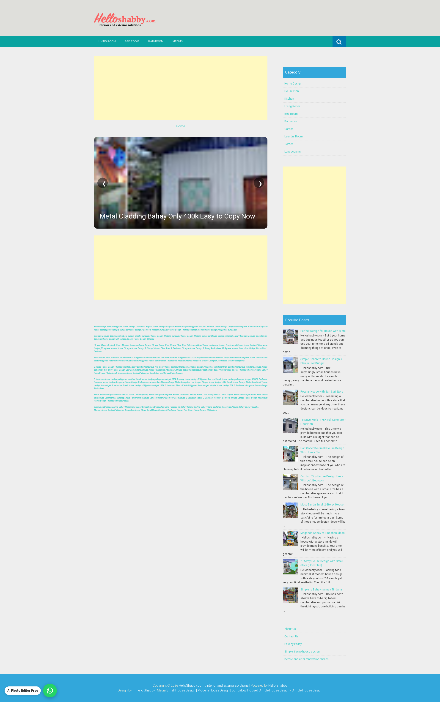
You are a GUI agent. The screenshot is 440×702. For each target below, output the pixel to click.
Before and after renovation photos (306, 659)
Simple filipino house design (302, 651)
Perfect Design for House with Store (323, 331)
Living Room (107, 41)
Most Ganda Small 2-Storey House (322, 504)
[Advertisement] (180, 88)
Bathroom (155, 41)
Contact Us (291, 636)
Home (180, 126)
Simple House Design (307, 690)
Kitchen (178, 41)
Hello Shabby (277, 685)
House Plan (291, 91)
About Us (290, 629)
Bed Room (132, 41)
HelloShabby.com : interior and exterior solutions (214, 685)
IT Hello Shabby (143, 690)
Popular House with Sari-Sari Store (321, 391)
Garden (289, 129)
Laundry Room (293, 136)
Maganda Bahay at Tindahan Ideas (322, 533)
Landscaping (292, 151)
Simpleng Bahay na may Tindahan (322, 589)
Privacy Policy (293, 644)
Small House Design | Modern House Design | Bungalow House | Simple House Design (228, 690)
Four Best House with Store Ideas (150, 216)
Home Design (293, 83)
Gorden (289, 144)
